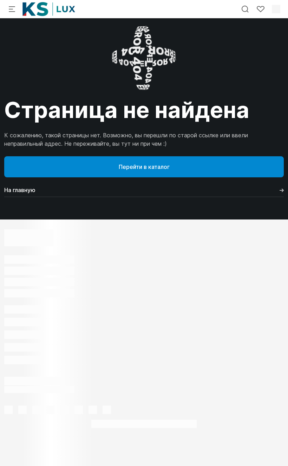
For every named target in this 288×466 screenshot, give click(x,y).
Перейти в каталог (144, 166)
